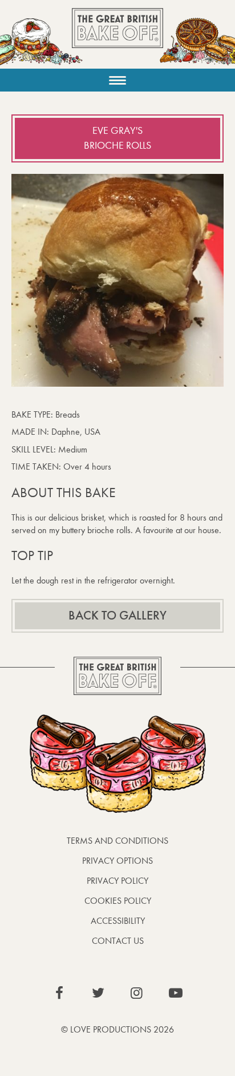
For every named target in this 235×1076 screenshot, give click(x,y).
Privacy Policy (117, 880)
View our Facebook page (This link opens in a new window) (59, 993)
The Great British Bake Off (117, 38)
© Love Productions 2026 (117, 1029)
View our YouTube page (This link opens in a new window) (176, 993)
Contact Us (118, 940)
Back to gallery (117, 615)
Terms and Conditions (117, 840)
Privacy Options (117, 860)
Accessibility (118, 920)
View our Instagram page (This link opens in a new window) (137, 993)
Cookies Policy (117, 900)
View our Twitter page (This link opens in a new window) (98, 993)
